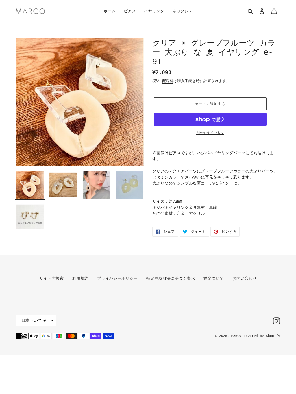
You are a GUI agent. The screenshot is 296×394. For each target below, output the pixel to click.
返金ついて (214, 278)
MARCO (236, 336)
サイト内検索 (51, 278)
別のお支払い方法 (210, 133)
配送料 (167, 81)
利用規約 (80, 278)
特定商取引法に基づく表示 (170, 278)
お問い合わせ (244, 278)
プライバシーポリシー (117, 278)
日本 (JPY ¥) (34, 320)
